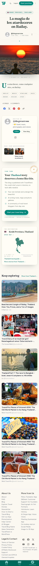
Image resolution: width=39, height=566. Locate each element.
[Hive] (23, 539)
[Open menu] (32, 34)
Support (5, 552)
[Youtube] (23, 544)
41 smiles (6, 103)
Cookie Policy (7, 547)
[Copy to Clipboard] (23, 108)
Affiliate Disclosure (9, 550)
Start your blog (26, 3)
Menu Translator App (29, 497)
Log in (16, 3)
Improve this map (27, 255)
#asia (33, 93)
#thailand (23, 93)
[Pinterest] (14, 108)
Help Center (6, 522)
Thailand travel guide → (12, 259)
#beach (14, 93)
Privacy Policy (7, 545)
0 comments (15, 103)
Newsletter (6, 509)
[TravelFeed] (4, 3)
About (4, 497)
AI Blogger (6, 524)
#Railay (6, 93)
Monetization (7, 519)
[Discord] (33, 544)
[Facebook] (4, 108)
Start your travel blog (15, 212)
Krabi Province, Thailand (20, 12)
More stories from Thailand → (14, 262)
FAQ (3, 499)
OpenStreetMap (30, 254)
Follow (17, 131)
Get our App (6, 517)
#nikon (5, 96)
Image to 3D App (27, 529)
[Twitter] (9, 108)
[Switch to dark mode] (10, 3)
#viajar (14, 96)
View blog (26, 131)
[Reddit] (18, 108)
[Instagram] (15, 137)
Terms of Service (8, 542)
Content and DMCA (9, 555)
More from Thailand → (29, 276)
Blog (3, 502)
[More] (35, 3)
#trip (22, 96)
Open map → (9, 234)
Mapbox (23, 254)
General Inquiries (8, 557)
